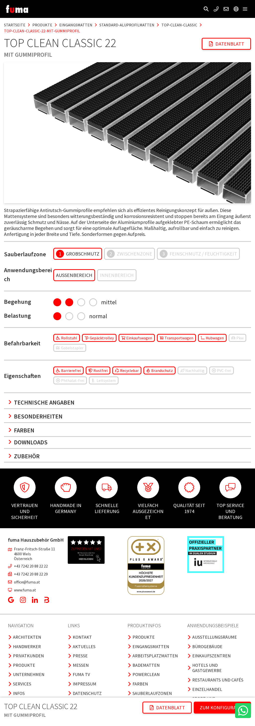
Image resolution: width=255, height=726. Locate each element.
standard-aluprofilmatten (126, 24)
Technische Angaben (44, 402)
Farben (24, 430)
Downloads (31, 442)
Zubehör (27, 456)
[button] (206, 8)
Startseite (14, 24)
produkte (42, 24)
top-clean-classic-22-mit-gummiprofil (42, 30)
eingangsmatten (75, 24)
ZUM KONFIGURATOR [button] (222, 707)
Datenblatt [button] (229, 44)
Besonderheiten (38, 416)
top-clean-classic (179, 24)
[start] (17, 9)
